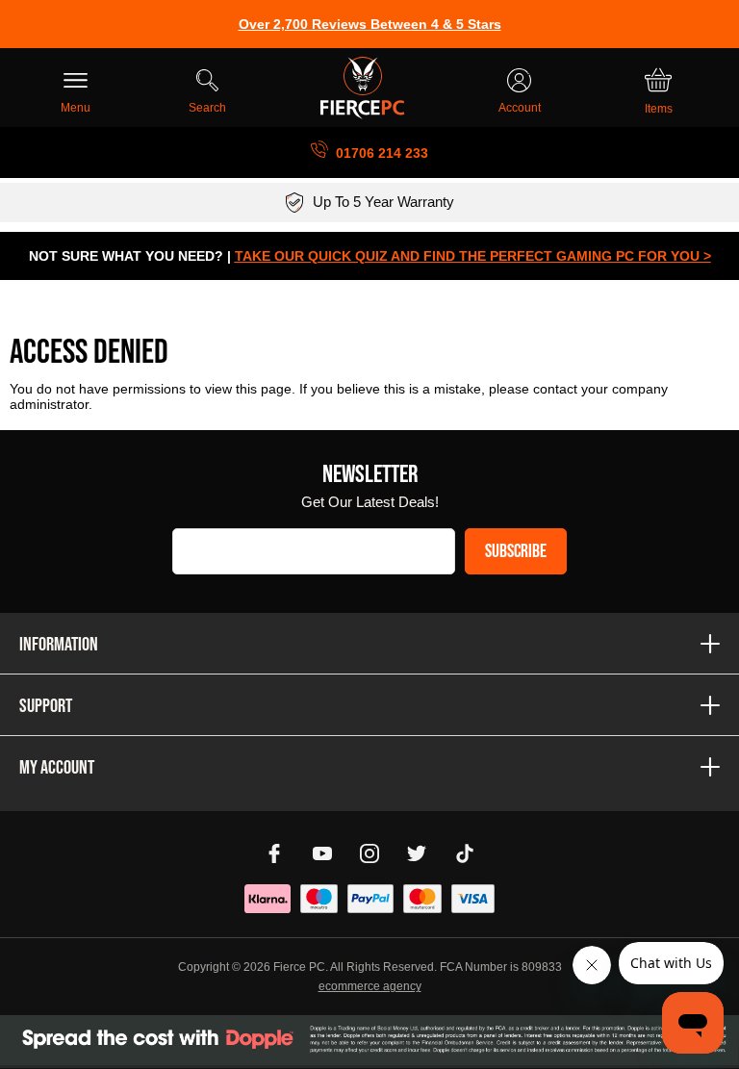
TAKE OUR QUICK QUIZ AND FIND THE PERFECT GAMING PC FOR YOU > (473, 256)
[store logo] (362, 88)
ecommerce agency (370, 986)
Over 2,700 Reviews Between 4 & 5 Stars (370, 24)
